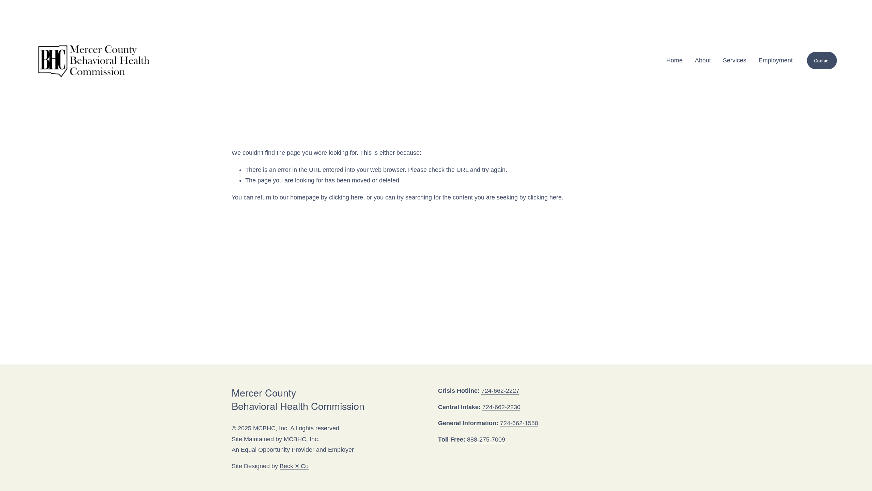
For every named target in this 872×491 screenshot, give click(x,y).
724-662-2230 (501, 407)
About (703, 60)
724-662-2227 (500, 390)
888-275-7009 (486, 439)
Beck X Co (294, 466)
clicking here (346, 197)
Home (674, 60)
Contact (822, 60)
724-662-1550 (519, 423)
